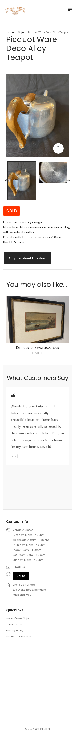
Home (10, 32)
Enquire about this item (27, 258)
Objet (21, 32)
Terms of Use (14, 624)
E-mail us (18, 567)
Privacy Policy (14, 630)
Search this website (18, 636)
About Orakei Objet (17, 618)
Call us (20, 576)
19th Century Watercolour (37, 348)
